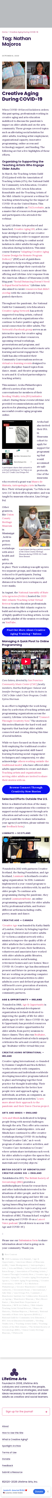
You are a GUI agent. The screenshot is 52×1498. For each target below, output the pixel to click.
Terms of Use (9, 1452)
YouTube (11, 622)
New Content (11, 1254)
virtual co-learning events (17, 363)
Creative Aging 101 (24, 229)
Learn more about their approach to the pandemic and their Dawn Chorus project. (26, 1102)
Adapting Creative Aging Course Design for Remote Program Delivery (25, 255)
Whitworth (17, 1333)
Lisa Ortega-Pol (21, 1293)
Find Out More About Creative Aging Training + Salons (26, 631)
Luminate (18, 876)
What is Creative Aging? (15, 1439)
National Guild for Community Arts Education (23, 1317)
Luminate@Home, (22, 898)
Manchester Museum (23, 1299)
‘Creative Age (9, 925)
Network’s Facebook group (17, 329)
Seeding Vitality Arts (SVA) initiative (22, 396)
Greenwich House (22, 1290)
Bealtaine (40, 1034)
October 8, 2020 (10, 56)
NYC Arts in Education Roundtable (18, 1320)
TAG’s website (36, 207)
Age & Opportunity (33, 1004)
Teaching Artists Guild (26, 1323)
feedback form (15, 826)
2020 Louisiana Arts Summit (18, 1259)
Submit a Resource (12, 1472)
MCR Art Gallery (21, 1305)
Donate (6, 1459)
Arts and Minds (16, 1268)
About (5, 1426)
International (39, 1290)
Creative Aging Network (15, 310)
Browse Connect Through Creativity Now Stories (26, 789)
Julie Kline (7, 1293)
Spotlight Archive (11, 1445)
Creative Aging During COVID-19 (22, 96)
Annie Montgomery (19, 1265)
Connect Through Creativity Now (17, 1274)
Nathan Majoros (19, 1311)
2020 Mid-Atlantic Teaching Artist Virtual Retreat (24, 600)
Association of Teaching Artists (31, 1271)
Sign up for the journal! (19, 1411)
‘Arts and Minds (11, 1117)
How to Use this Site (12, 1432)
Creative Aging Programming (25, 1280)
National (33, 1311)
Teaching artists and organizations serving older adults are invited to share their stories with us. (25, 776)
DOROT (18, 1283)
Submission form (28, 1240)
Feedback (7, 1465)
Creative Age (42, 1274)
